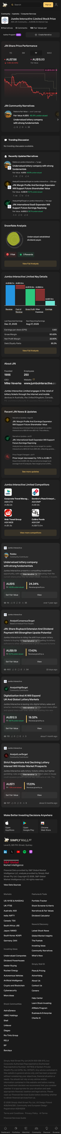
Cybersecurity (10, 990)
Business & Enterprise (42, 1013)
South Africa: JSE (12, 925)
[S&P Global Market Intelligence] (13, 863)
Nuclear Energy (11, 970)
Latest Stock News (40, 930)
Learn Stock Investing (41, 1003)
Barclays (8, 1050)
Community (5, 14)
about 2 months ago (48, 803)
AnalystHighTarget (20, 201)
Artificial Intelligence (13, 980)
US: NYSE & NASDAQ (14, 901)
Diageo (7, 1030)
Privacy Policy (31, 1113)
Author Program (11, 35)
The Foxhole (37, 940)
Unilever (7, 1025)
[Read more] (30, 395)
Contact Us (37, 985)
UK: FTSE (8, 905)
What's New (37, 955)
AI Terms (43, 1113)
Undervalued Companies (15, 955)
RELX (6, 1040)
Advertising (37, 975)
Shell (6, 1020)
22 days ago (51, 669)
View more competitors (30, 532)
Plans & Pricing (38, 970)
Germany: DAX (10, 940)
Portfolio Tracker (39, 901)
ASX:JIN (14, 22)
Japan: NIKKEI (10, 930)
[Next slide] (58, 119)
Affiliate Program (39, 1008)
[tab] (10, 53)
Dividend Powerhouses (14, 960)
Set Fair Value (12, 595)
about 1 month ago (49, 736)
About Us (36, 980)
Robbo (15, 162)
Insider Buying (10, 965)
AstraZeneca (9, 1010)
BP (5, 1045)
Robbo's (16, 112)
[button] (8, 114)
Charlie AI (36, 1018)
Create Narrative (44, 35)
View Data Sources (12, 885)
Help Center (37, 998)
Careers (35, 990)
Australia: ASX (10, 911)
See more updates (30, 471)
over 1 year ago (35, 111)
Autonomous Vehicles (13, 975)
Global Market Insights (42, 936)
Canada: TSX (9, 921)
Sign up (48, 5)
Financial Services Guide (15, 1118)
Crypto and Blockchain (14, 985)
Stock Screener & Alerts (43, 905)
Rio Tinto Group (11, 1035)
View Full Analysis (30, 263)
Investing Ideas (38, 945)
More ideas (9, 995)
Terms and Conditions (13, 1113)
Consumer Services (28, 14)
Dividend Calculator (41, 915)
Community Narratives (42, 950)
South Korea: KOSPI (12, 935)
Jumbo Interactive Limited (26, 18)
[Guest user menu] (56, 4)
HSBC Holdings (11, 1015)
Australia (15, 14)
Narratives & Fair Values (42, 911)
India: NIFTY (9, 915)
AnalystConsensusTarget (22, 181)
